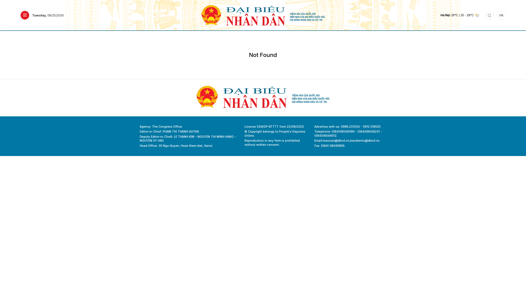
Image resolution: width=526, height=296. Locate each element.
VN (501, 15)
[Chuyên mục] (25, 15)
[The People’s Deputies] (263, 15)
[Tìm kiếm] (489, 15)
